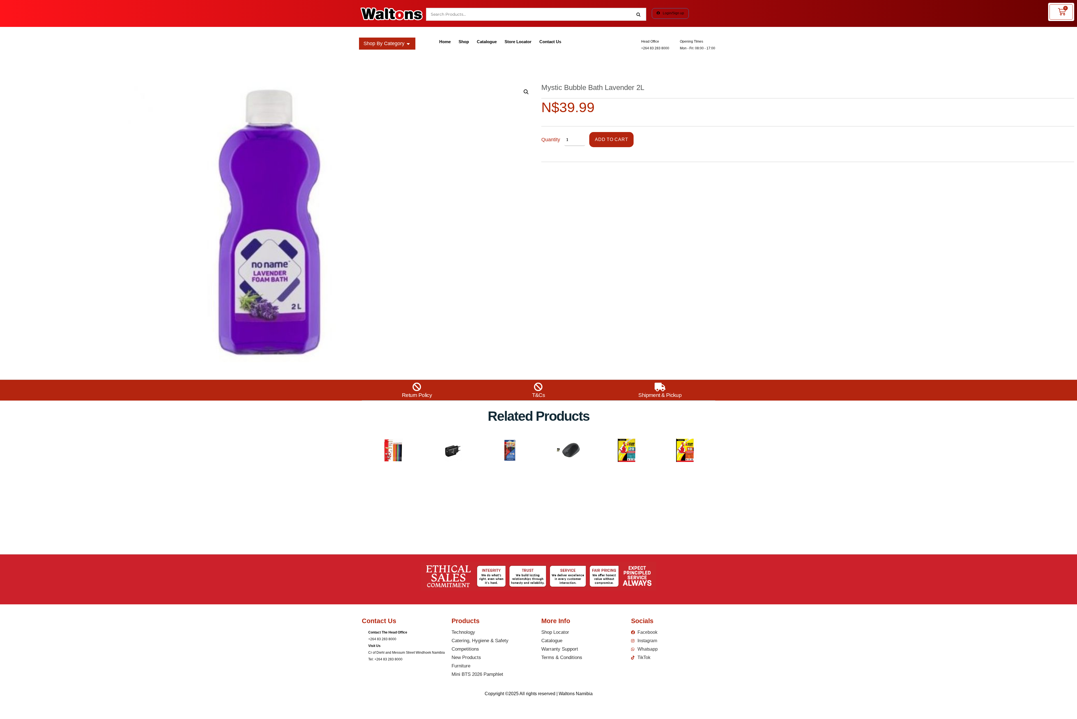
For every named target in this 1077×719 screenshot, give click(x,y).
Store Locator (518, 41)
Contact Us (550, 41)
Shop (464, 41)
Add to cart (611, 139)
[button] (526, 92)
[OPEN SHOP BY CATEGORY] (408, 43)
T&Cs (538, 395)
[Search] (639, 14)
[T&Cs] (538, 387)
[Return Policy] (417, 387)
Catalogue (487, 41)
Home (445, 41)
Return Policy (417, 395)
